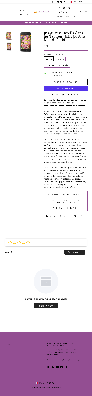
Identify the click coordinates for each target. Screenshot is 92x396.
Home (22, 10)
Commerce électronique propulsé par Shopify (46, 387)
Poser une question (65, 208)
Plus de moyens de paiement (65, 94)
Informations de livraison (65, 194)
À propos (65, 8)
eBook (49, 59)
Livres (22, 14)
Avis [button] (8, 252)
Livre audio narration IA (57, 65)
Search (7, 345)
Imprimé (60, 59)
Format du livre (54, 54)
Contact (64, 12)
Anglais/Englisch (64, 16)
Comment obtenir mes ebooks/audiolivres (66, 201)
